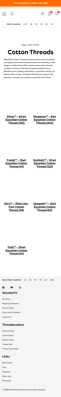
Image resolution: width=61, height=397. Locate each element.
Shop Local (6, 376)
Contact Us (7, 317)
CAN (25, 24)
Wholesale (6, 380)
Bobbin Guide (8, 340)
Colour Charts (7, 335)
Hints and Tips (8, 331)
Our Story (6, 299)
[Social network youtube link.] (12, 287)
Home (24, 45)
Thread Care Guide (10, 349)
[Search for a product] (12, 14)
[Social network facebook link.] (3, 287)
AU (46, 24)
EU (36, 24)
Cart (4, 367)
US (52, 24)
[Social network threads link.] (20, 287)
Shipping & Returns (10, 303)
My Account (7, 363)
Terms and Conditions (11, 312)
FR (41, 24)
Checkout (6, 372)
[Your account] (42, 14)
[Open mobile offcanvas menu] (4, 13)
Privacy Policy (8, 308)
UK (31, 24)
